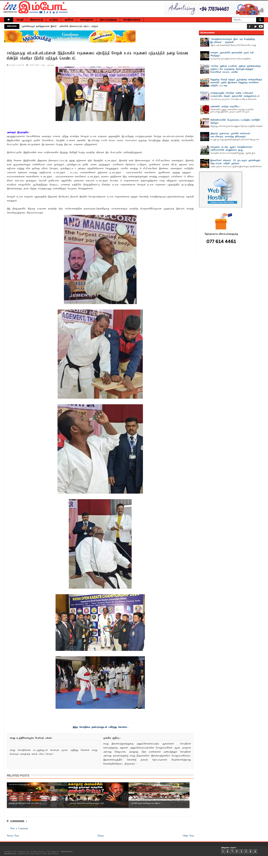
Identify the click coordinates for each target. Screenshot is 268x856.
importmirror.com (10, 854)
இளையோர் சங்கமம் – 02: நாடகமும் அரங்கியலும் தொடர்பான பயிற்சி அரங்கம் (235, 162)
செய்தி (19, 19)
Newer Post (13, 835)
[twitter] (255, 27)
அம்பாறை (50, 65)
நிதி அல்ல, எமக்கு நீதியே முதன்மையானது (41, 26)
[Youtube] (261, 27)
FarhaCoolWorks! (67, 852)
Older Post (188, 835)
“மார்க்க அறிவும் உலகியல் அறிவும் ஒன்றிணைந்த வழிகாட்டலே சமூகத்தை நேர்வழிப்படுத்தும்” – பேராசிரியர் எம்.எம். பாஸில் (235, 69)
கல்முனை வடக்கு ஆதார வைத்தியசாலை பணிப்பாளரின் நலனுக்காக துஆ (231, 149)
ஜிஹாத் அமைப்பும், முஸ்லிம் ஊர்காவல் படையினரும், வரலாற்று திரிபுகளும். (230, 135)
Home (101, 835)
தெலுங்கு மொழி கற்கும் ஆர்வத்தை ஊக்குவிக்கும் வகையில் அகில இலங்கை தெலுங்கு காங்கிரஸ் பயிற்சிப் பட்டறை (236, 82)
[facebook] (250, 27)
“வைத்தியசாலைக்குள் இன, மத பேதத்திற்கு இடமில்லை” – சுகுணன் (232, 41)
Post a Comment (19, 828)
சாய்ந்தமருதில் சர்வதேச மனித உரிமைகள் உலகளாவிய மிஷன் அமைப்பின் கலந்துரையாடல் (234, 95)
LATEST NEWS (34, 65)
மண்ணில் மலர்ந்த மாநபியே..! (225, 106)
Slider (43, 65)
